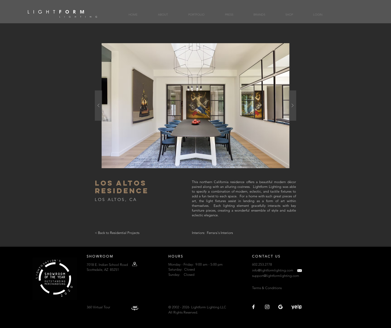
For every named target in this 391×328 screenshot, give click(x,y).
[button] (163, 12)
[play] (284, 47)
